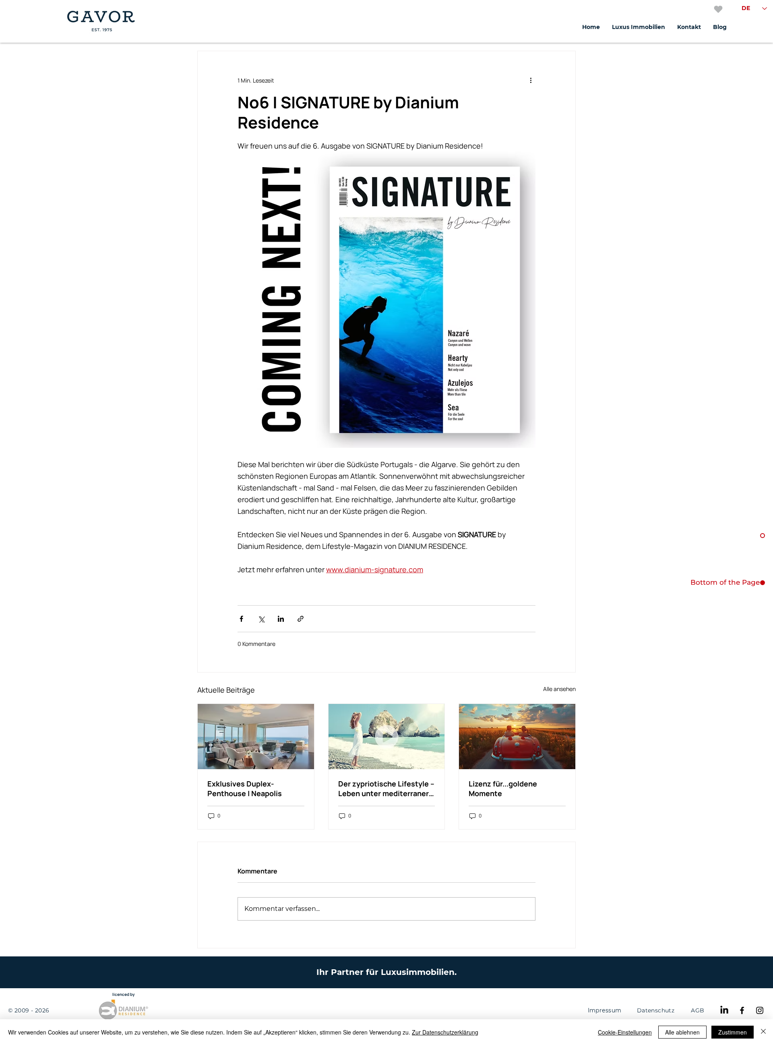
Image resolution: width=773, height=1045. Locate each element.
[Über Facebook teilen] (241, 619)
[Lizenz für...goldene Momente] (517, 736)
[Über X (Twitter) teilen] (261, 619)
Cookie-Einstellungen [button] (625, 1032)
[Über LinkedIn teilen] (281, 619)
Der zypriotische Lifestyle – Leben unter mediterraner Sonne (386, 788)
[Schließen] (763, 1032)
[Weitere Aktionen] (530, 80)
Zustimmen (732, 1032)
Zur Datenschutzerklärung (445, 1032)
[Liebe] (718, 9)
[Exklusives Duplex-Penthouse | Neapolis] (256, 736)
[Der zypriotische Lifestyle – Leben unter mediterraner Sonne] (387, 736)
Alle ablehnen (682, 1032)
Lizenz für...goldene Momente (503, 788)
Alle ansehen (559, 689)
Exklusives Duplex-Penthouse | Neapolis (244, 788)
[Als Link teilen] (300, 619)
